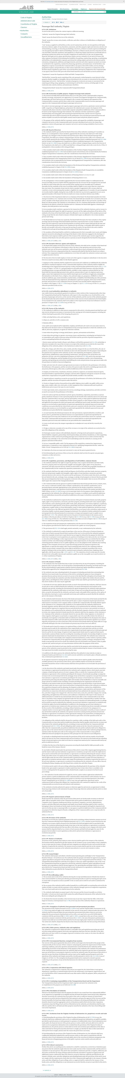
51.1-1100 (63, 283)
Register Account (97, 4)
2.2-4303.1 (75, 916)
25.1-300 (91, 517)
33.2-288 (85, 356)
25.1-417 (73, 552)
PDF (58, 22)
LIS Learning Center (49, 1)
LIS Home (56, 1074)
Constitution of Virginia (29, 24)
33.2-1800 (71, 447)
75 (59, 924)
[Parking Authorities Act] (43, 22)
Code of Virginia (26, 17)
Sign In (91, 1076)
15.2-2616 (65, 655)
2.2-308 (68, 900)
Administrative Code (28, 21)
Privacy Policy (83, 4)
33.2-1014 (58, 528)
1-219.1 (52, 515)
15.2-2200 (60, 302)
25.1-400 (44, 519)
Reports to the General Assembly (97, 9)
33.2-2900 (67, 167)
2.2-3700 (92, 1017)
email (62, 22)
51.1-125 (103, 266)
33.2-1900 (53, 143)
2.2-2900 (72, 908)
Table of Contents (46, 19)
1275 (52, 91)
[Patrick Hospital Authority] (49, 22)
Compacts (24, 34)
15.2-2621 (65, 657)
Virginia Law (84, 9)
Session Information (53, 9)
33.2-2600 (75, 172)
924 (60, 305)
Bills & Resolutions (64, 9)
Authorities (25, 30)
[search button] (105, 12)
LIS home (90, 4)
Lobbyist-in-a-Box (62, 1074)
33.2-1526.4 (56, 726)
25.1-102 (74, 520)
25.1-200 (79, 517)
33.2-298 (84, 569)
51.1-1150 (85, 283)
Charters (24, 27)
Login (104, 4)
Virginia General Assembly (61, 4)
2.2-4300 (44, 910)
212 (60, 240)
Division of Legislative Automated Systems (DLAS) (79, 1076)
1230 (48, 91)
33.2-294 (94, 342)
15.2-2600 (58, 491)
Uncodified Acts (26, 37)
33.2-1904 (103, 139)
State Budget (75, 9)
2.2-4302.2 (66, 916)
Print (54, 22)
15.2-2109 (95, 956)
